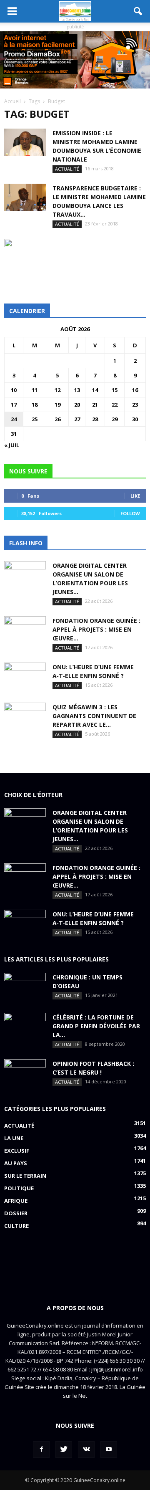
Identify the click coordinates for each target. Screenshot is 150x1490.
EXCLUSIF (16, 1150)
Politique (19, 1188)
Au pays (15, 1163)
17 (14, 404)
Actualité (67, 169)
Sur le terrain (25, 1175)
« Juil (11, 445)
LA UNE (13, 1138)
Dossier (16, 1213)
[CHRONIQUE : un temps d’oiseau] (25, 987)
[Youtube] (108, 1449)
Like (135, 496)
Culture (16, 1225)
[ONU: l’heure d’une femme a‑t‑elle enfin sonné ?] (25, 677)
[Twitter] (63, 1449)
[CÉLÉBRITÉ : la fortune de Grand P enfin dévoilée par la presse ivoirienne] (25, 1027)
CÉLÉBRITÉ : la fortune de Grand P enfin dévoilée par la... (96, 1026)
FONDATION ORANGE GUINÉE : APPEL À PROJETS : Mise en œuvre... (96, 629)
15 (115, 390)
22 (115, 404)
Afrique (16, 1200)
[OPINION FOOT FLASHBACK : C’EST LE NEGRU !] (25, 1073)
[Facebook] (41, 1449)
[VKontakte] (86, 1449)
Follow (130, 513)
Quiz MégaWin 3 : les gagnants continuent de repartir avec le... (94, 716)
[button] (138, 11)
